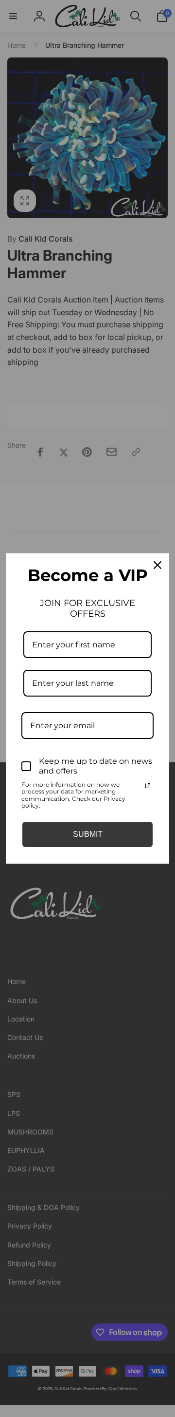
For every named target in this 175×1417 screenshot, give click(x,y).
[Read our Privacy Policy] (148, 786)
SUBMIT (88, 834)
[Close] (157, 565)
